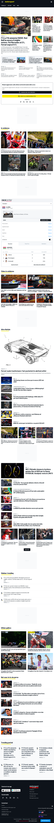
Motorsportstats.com (34, 798)
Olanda (8, 207)
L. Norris (10, 254)
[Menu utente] (51, 2)
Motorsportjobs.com (34, 793)
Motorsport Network (23, 820)
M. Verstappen (11, 258)
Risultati (50, 223)
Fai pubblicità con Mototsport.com (8, 807)
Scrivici (3, 805)
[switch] (50, 239)
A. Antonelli (10, 261)
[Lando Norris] (6, 255)
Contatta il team (5, 809)
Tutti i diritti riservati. (33, 820)
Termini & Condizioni (18, 819)
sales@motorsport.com (6, 811)
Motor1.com (32, 791)
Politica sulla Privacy (35, 819)
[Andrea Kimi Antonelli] (6, 261)
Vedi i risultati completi (39, 264)
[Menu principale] (2, 2)
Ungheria (9, 247)
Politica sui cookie (26, 819)
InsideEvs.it (32, 789)
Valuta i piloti (14, 264)
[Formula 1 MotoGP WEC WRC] (27, 203)
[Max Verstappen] (6, 258)
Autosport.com (33, 795)
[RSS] (33, 102)
